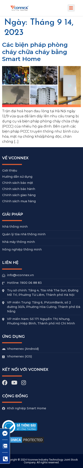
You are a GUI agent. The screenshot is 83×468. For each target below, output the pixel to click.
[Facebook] (4, 382)
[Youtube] (14, 382)
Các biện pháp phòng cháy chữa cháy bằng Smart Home (35, 51)
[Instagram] (23, 382)
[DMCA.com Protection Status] (23, 443)
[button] (71, 8)
